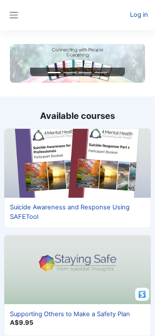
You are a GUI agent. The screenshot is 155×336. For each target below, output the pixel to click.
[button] (20, 63)
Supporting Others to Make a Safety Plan (70, 314)
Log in (139, 15)
